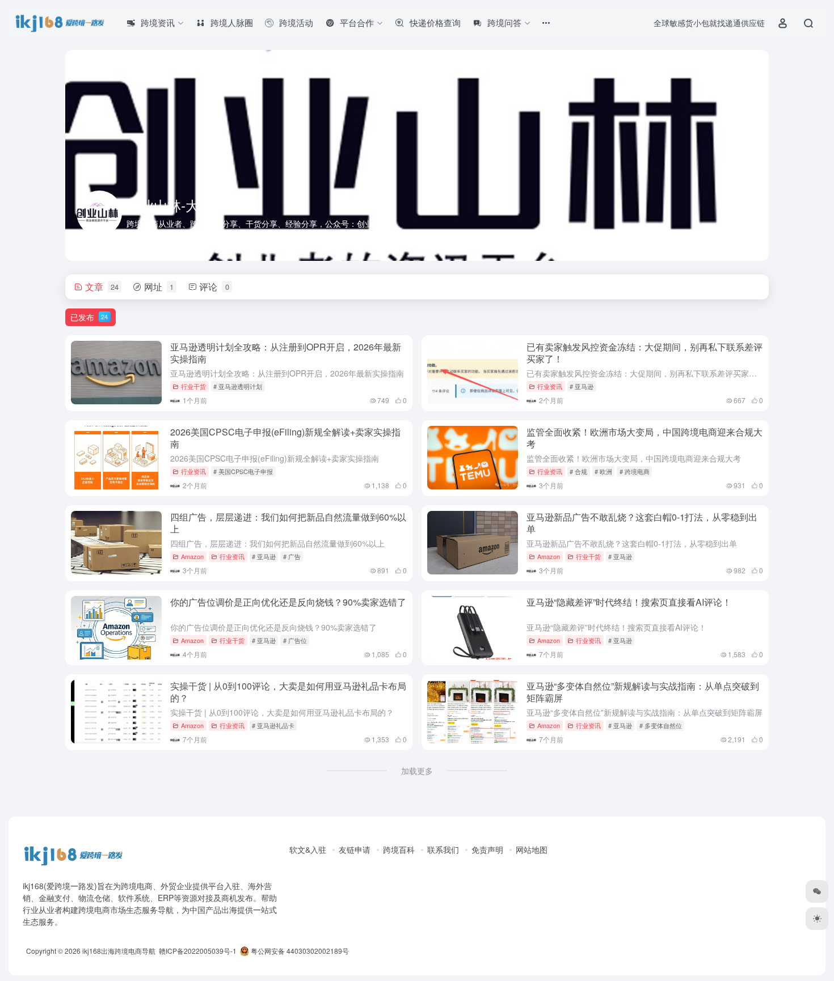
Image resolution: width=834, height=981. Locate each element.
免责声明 (487, 849)
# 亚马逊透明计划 (237, 386)
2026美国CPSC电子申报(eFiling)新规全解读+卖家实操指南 (285, 437)
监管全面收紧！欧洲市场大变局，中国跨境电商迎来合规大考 (644, 437)
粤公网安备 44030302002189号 (299, 950)
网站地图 (531, 849)
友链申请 (354, 849)
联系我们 (443, 849)
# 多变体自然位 (660, 725)
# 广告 (292, 556)
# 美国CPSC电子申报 (243, 471)
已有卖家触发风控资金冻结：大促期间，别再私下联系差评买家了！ (644, 352)
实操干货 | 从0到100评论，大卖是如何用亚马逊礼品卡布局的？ (288, 691)
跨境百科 (399, 849)
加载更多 (417, 770)
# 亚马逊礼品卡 (273, 725)
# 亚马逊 (581, 386)
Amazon (192, 556)
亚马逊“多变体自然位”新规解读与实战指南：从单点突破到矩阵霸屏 (642, 691)
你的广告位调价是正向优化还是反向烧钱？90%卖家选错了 (288, 601)
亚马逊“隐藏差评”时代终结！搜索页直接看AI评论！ (628, 601)
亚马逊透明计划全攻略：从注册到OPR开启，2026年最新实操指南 (285, 352)
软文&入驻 (307, 849)
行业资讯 (549, 386)
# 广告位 (295, 640)
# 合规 (578, 471)
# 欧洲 (603, 471)
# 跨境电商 (635, 471)
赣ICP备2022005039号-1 (197, 950)
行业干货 (193, 386)
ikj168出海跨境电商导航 (118, 950)
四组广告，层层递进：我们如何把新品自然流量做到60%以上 (288, 522)
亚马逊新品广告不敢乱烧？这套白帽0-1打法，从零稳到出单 (641, 522)
